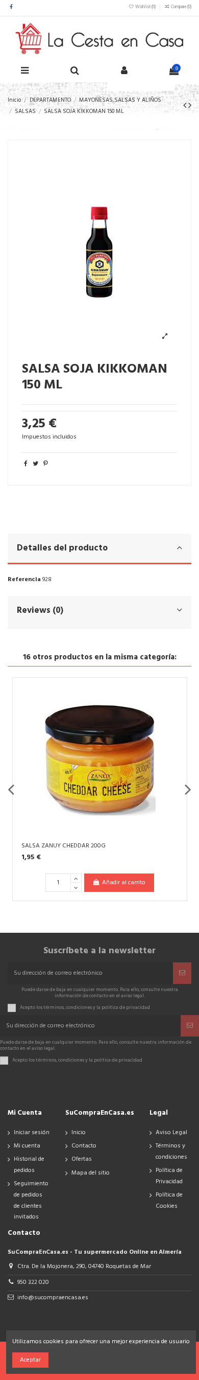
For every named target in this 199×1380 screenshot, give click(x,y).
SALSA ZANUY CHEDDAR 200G (63, 846)
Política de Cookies (169, 1200)
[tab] (99, 550)
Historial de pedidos (29, 1165)
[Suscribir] (182, 973)
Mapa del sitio (90, 1173)
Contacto (83, 1146)
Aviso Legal (171, 1133)
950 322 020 (33, 1282)
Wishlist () (145, 7)
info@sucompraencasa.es (52, 1298)
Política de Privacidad (169, 1176)
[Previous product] (185, 106)
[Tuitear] (35, 464)
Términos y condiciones (171, 1151)
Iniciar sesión (31, 1133)
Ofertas (81, 1159)
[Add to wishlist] (175, 696)
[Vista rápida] (175, 730)
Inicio (78, 1133)
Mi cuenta (27, 1146)
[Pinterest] (45, 464)
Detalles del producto (62, 548)
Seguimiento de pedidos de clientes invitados (31, 1200)
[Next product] (189, 106)
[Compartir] (26, 464)
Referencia (24, 579)
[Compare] (175, 713)
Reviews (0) (40, 610)
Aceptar (30, 1360)
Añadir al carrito (123, 883)
